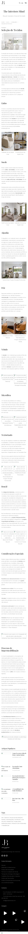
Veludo (4, 349)
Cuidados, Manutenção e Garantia (10, 876)
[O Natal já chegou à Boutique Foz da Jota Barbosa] (14, 913)
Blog (7, 22)
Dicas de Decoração (16, 817)
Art (2, 817)
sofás (6, 169)
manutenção (18, 193)
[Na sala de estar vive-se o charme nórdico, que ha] (14, 922)
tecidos (20, 561)
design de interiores (6, 77)
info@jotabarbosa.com (9, 900)
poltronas (12, 179)
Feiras (3, 819)
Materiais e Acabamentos (8, 867)
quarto (22, 580)
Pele (3, 288)
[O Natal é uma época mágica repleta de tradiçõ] (5, 913)
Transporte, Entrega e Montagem (10, 874)
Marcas (3, 865)
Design (7, 817)
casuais (14, 118)
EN (22, 3)
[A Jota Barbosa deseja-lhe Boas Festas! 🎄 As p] (5, 922)
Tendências (5, 825)
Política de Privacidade (7, 869)
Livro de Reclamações (7, 882)
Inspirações (10, 819)
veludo (4, 355)
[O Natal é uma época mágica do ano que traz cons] (23, 913)
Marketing (10, 821)
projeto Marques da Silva (18, 517)
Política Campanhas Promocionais (10, 880)
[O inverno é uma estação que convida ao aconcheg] (23, 922)
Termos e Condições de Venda (9, 871)
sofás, (8, 179)
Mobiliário (14, 22)
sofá (11, 671)
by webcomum (4, 931)
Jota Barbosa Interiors (9, 716)
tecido (20, 65)
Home (2, 22)
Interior (18, 819)
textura (9, 366)
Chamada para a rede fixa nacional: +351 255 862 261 (13, 897)
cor (2, 61)
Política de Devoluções (7, 878)
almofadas (12, 169)
